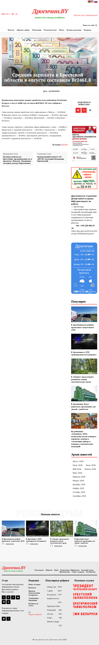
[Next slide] (93, 285)
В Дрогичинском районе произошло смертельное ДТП (82, 327)
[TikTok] (13, 597)
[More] (90, 110)
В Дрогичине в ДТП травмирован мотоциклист (83, 353)
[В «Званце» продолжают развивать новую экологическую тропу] (84, 366)
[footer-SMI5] (85, 614)
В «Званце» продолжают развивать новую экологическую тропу (82, 379)
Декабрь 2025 (79, 484)
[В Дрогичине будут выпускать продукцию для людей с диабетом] (84, 393)
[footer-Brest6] (85, 596)
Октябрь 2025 (79, 492)
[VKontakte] (18, 597)
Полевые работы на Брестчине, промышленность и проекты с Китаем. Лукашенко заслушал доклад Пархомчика (17, 160)
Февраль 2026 (79, 477)
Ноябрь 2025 (78, 488)
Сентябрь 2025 (79, 496)
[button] (90, 25)
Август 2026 (78, 461)
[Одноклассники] (8, 602)
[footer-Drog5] (85, 605)
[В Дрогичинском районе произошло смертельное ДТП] (84, 314)
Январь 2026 (78, 480)
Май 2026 (77, 469)
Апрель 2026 (90, 469)
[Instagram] (8, 597)
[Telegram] (4, 619)
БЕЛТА (65, 145)
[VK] (78, 110)
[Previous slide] (75, 285)
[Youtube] (4, 602)
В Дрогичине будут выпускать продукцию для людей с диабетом (83, 406)
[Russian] (96, 1)
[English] (92, 1)
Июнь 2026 (91, 465)
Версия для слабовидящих (86, 15)
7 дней (48, 69)
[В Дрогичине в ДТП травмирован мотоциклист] (84, 341)
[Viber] (8, 619)
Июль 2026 (77, 465)
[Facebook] (84, 110)
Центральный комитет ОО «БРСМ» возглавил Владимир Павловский (50, 159)
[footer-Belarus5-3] (85, 587)
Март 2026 (77, 473)
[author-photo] (3, 544)
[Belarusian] (89, 1)
